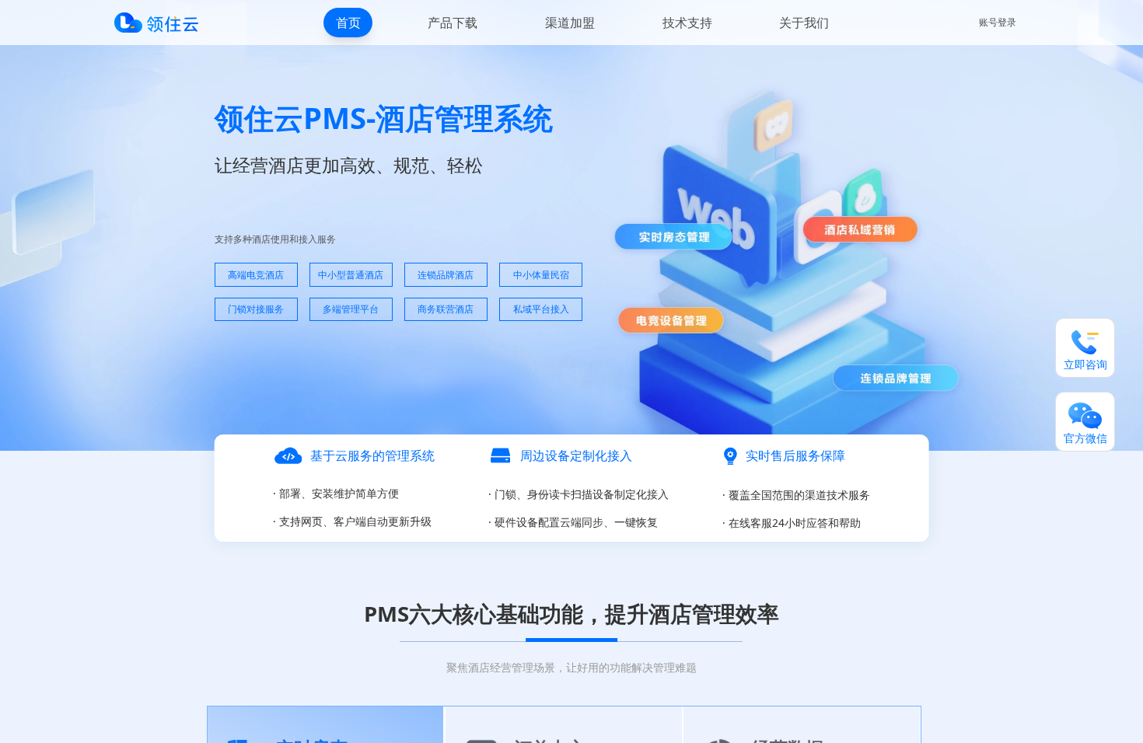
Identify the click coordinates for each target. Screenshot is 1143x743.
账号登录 (997, 22)
